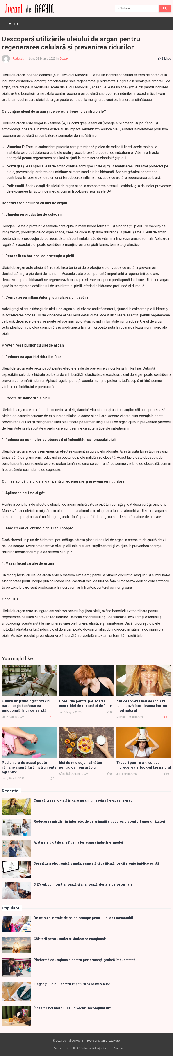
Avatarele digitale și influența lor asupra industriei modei (78, 842)
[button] (10, 24)
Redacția (18, 58)
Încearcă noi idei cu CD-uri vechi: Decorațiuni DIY (72, 1008)
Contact (119, 1048)
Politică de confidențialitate (90, 1048)
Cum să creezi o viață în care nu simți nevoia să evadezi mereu (83, 800)
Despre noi (61, 1048)
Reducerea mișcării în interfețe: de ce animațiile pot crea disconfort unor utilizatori (99, 821)
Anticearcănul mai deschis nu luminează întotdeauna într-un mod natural (141, 706)
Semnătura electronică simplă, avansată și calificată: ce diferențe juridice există (96, 863)
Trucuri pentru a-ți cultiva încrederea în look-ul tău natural (143, 765)
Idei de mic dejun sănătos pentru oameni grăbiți (80, 765)
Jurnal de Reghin (73, 1040)
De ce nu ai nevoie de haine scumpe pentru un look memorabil (83, 918)
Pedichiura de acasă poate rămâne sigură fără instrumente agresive (29, 767)
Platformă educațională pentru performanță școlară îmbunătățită (84, 960)
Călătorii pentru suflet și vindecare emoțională (70, 939)
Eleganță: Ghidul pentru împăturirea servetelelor (72, 984)
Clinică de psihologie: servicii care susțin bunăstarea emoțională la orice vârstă (26, 706)
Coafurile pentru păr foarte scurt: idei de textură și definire (85, 703)
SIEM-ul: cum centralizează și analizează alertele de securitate (83, 884)
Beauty (64, 58)
